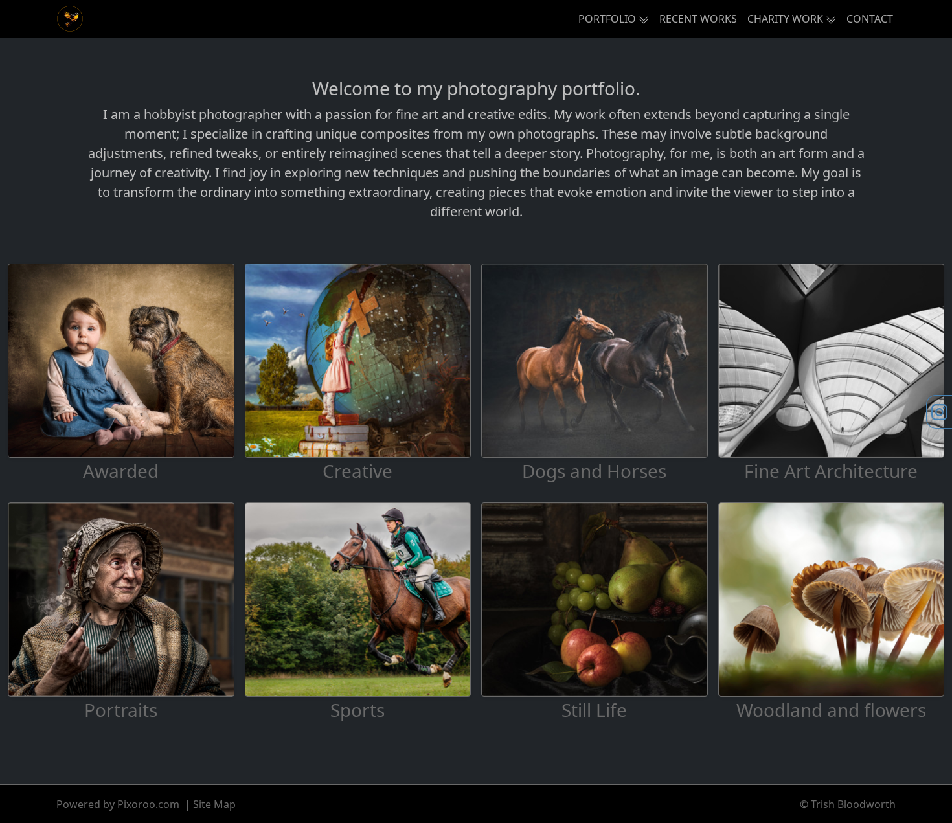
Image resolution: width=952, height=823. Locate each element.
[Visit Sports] (358, 599)
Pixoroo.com (148, 804)
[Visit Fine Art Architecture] (831, 361)
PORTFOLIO (607, 19)
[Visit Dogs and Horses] (594, 361)
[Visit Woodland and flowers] (831, 599)
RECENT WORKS (698, 19)
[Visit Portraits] (121, 599)
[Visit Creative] (358, 361)
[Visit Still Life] (594, 599)
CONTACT (869, 19)
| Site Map (210, 804)
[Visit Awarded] (121, 361)
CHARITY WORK (785, 19)
